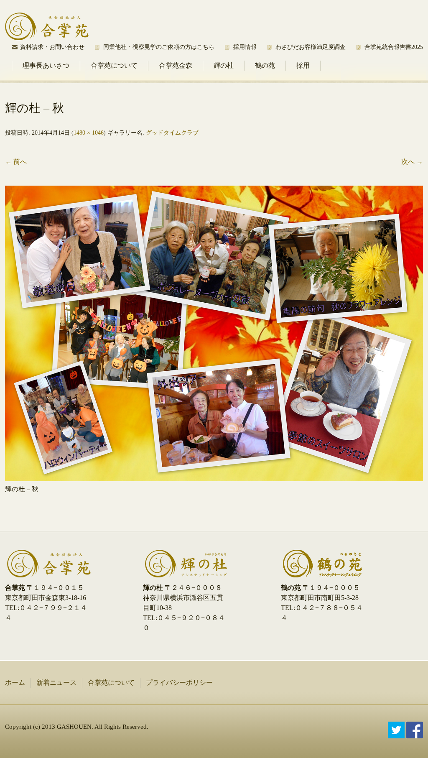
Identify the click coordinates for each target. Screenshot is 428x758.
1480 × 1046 (89, 133)
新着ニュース (56, 682)
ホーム (15, 682)
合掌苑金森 (175, 65)
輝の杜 (224, 65)
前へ (16, 161)
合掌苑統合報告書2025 (393, 47)
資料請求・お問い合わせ (52, 47)
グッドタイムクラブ (172, 133)
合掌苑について (114, 65)
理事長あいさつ (46, 65)
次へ (412, 161)
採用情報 (245, 47)
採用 (303, 65)
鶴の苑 (265, 65)
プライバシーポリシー (179, 682)
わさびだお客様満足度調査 (310, 47)
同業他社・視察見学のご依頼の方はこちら (158, 47)
